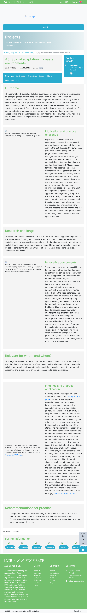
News (63, 547)
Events (52, 580)
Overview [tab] (9, 76)
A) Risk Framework (26, 53)
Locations (37, 573)
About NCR (64, 2)
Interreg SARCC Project (13, 455)
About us (37, 571)
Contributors (24, 547)
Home (6, 53)
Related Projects (77, 547)
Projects (14, 53)
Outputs (50, 547)
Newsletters (54, 573)
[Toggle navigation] (43, 27)
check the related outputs (65, 493)
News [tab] (49, 76)
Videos (52, 571)
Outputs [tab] (42, 76)
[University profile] (71, 73)
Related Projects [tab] (12, 80)
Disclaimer (77, 611)
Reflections (38, 580)
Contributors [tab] (21, 76)
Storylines (37, 547)
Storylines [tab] (32, 76)
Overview (10, 547)
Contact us (73, 2)
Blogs (52, 582)
